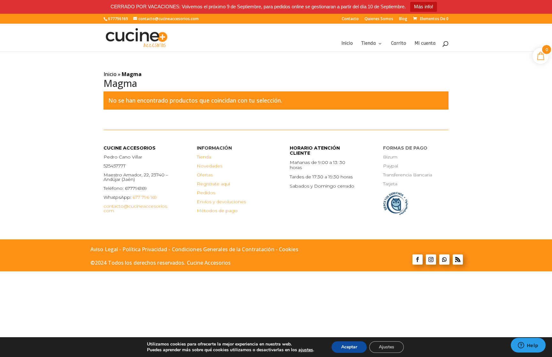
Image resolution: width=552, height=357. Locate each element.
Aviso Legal (104, 249)
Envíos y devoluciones (221, 202)
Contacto (350, 19)
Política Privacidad (144, 249)
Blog (403, 19)
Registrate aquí (213, 184)
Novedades (209, 166)
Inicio (347, 43)
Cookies (288, 249)
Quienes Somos (378, 19)
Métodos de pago (217, 210)
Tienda (368, 43)
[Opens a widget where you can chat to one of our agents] (528, 346)
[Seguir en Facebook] (417, 259)
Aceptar (349, 347)
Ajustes (386, 347)
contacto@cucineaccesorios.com (135, 208)
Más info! (423, 6)
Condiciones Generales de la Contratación (223, 249)
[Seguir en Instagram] (431, 259)
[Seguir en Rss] (458, 259)
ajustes (305, 350)
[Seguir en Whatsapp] (444, 259)
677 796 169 (145, 197)
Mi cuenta (425, 43)
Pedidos (206, 193)
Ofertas (205, 175)
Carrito (398, 43)
